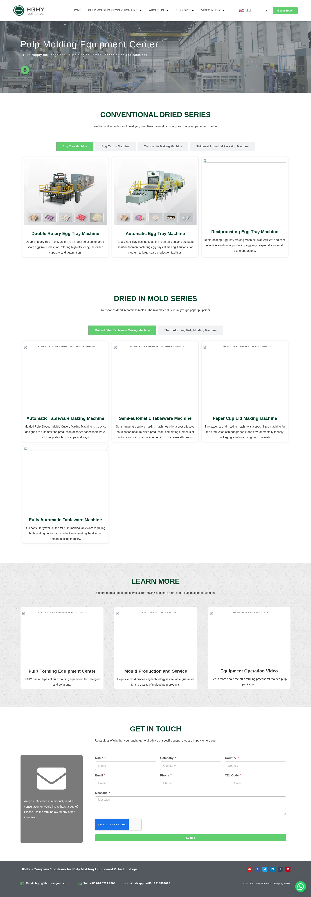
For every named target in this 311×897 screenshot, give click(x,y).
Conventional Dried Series (155, 115)
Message (101, 793)
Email (99, 775)
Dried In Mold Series (155, 298)
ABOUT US (156, 10)
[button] (300, 886)
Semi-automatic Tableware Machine (155, 418)
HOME (77, 10)
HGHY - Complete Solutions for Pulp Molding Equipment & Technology (79, 869)
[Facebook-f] (257, 869)
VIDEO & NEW (210, 10)
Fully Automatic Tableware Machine (65, 519)
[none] (253, 10)
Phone (165, 775)
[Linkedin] (272, 869)
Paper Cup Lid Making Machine (245, 418)
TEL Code (232, 775)
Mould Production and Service (155, 671)
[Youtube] (249, 869)
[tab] (74, 146)
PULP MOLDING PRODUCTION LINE (113, 10)
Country (231, 758)
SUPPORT (182, 10)
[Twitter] (265, 869)
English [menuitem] (247, 10)
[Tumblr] (280, 869)
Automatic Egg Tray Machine (155, 233)
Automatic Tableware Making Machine (65, 418)
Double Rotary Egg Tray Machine (65, 233)
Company (167, 758)
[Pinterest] (287, 869)
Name (99, 758)
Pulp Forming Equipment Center (62, 671)
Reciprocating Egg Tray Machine (244, 231)
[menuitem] (253, 10)
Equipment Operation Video (249, 670)
